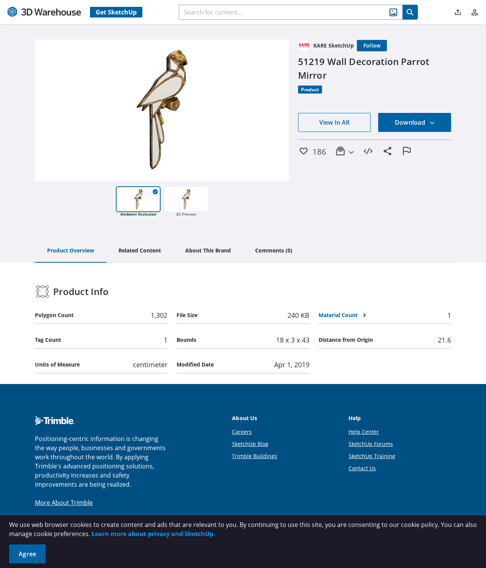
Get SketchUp (116, 12)
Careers (242, 431)
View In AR (334, 122)
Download (411, 122)
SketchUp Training (372, 456)
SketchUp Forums (371, 443)
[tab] (70, 251)
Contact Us (362, 468)
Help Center (364, 431)
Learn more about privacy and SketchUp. (153, 534)
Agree (27, 554)
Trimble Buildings (254, 456)
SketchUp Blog (250, 443)
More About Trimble (64, 502)
